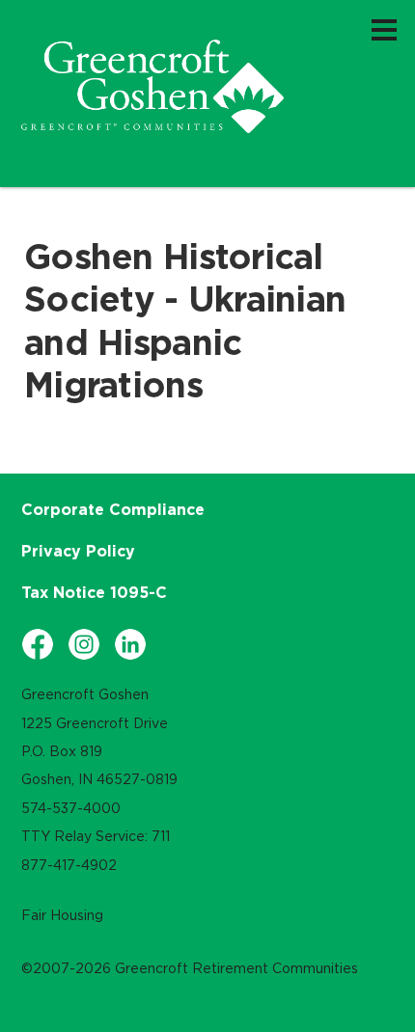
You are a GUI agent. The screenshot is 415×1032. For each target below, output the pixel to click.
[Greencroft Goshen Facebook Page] (37, 644)
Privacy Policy (78, 550)
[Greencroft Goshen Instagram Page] (84, 644)
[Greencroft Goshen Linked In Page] (130, 644)
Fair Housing (62, 915)
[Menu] (384, 28)
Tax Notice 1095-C (94, 592)
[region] (152, 86)
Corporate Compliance (113, 509)
